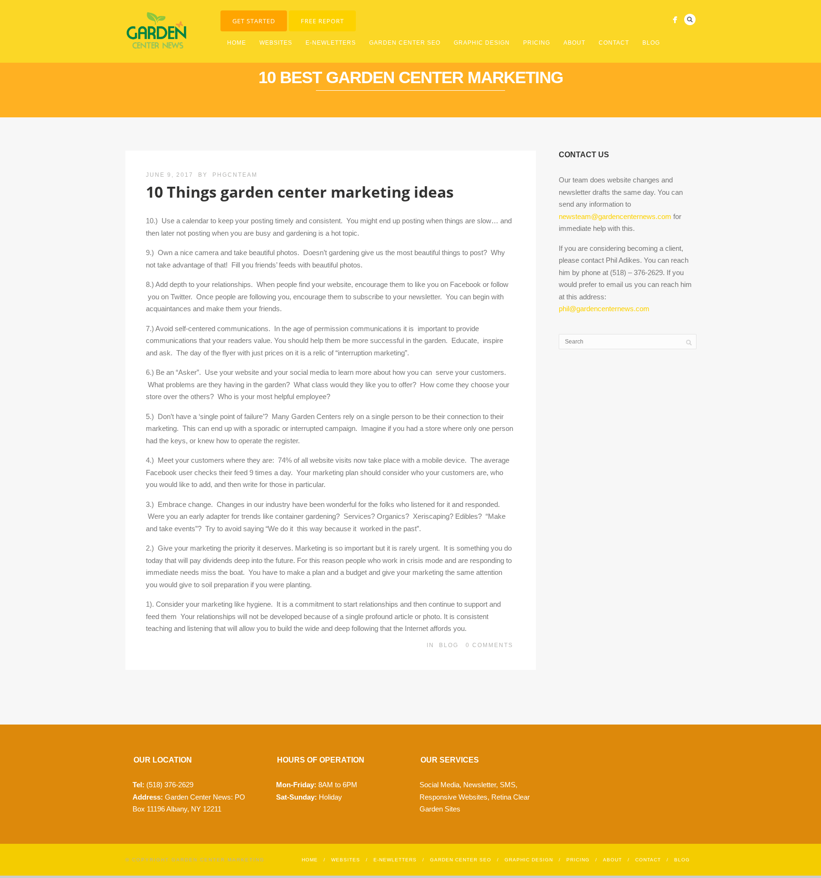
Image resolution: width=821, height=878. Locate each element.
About (574, 42)
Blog (651, 42)
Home (236, 42)
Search (690, 19)
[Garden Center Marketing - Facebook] (675, 20)
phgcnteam (235, 175)
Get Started (253, 21)
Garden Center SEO (404, 42)
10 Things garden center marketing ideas (300, 191)
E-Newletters (330, 42)
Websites (275, 42)
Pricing (536, 42)
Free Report (322, 21)
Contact (614, 42)
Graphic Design (482, 42)
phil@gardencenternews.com (604, 309)
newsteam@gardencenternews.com (615, 216)
